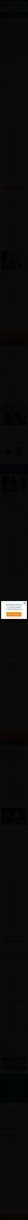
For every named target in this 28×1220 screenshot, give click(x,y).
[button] (24, 603)
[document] (14, 610)
